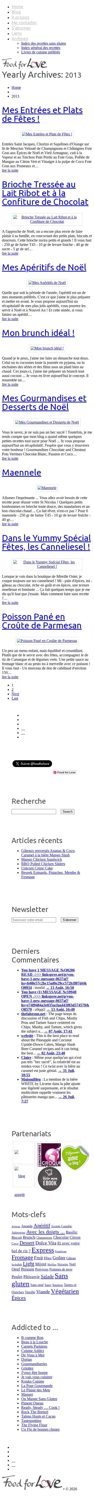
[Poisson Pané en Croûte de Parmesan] (47, 641)
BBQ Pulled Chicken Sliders (43, 864)
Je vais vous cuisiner (36, 1377)
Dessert (27, 1243)
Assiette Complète (61, 1226)
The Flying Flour (34, 1425)
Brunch (29, 1237)
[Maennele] (47, 488)
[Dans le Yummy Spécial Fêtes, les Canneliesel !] (47, 566)
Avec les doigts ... (45, 1232)
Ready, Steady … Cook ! (40, 1407)
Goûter (59, 1257)
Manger (27, 1394)
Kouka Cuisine (32, 1381)
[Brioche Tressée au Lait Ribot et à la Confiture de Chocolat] (47, 221)
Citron (75, 1237)
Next (15, 694)
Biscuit (17, 1237)
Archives (20, 38)
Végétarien (65, 1291)
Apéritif (42, 1225)
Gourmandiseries (34, 1364)
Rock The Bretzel (34, 1412)
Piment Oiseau (32, 1403)
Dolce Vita (45, 1242)
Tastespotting (31, 1421)
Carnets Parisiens (34, 1346)
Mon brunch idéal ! (38, 333)
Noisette (62, 1264)
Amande (27, 1226)
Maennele (21, 472)
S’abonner (21, 27)
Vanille (30, 1292)
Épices (19, 1298)
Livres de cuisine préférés (40, 52)
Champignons (44, 1237)
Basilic (72, 1232)
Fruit (38, 1257)
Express (43, 1250)
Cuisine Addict (32, 1351)
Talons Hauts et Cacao (38, 1416)
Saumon (57, 1285)
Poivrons (41, 1269)
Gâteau (71, 1258)
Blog (16, 11)
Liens (17, 33)
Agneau (16, 1226)
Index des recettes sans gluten (43, 43)
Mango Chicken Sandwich (41, 859)
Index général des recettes (40, 48)
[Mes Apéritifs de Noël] (47, 283)
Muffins (51, 1264)
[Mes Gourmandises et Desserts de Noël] (47, 422)
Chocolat (61, 1237)
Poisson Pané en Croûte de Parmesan (42, 620)
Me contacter (24, 22)
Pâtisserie (31, 1276)
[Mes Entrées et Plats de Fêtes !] (47, 134)
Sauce (48, 1285)
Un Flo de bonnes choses (40, 1429)
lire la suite (10, 170)
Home (17, 6)
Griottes (27, 1368)
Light (28, 1264)
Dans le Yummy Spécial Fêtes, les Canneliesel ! (46, 542)
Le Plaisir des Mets (35, 1390)
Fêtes (48, 1258)
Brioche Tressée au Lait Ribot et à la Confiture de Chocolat (45, 193)
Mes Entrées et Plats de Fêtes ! (42, 114)
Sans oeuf (37, 1285)
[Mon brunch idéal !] (47, 348)
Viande (43, 1291)
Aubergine (18, 1232)
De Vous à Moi (32, 1355)
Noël (72, 1264)
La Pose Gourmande (37, 1386)
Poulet (17, 1276)
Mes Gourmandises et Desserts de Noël (44, 402)
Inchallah (17, 1264)
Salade (47, 1276)
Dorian (26, 1359)
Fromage (22, 1257)
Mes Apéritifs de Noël (44, 267)
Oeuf (16, 1269)
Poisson (27, 1269)
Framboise (61, 1251)
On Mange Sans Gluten (39, 1399)
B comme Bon (32, 1338)
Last (15, 698)
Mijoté (41, 1264)
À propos (20, 17)
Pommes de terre (60, 1269)
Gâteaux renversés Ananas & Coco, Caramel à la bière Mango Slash (48, 853)
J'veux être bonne (34, 1373)
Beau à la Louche (34, 1342)
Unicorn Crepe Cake (37, 868)
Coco (15, 1243)
